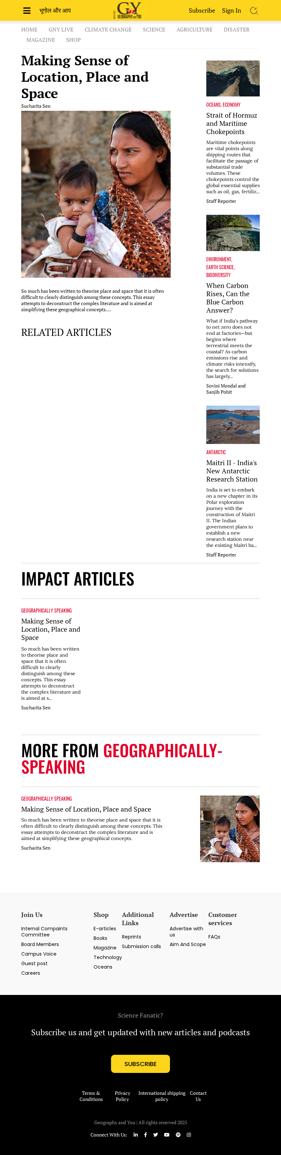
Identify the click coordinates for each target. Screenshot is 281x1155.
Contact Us (198, 1096)
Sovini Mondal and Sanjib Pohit (226, 389)
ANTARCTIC (216, 452)
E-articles (105, 929)
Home (29, 29)
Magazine (40, 39)
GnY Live (61, 29)
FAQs (214, 937)
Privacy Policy (122, 1096)
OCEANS (213, 105)
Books (100, 938)
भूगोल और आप (55, 10)
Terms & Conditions (91, 1096)
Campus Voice (39, 954)
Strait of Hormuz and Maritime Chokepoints (231, 123)
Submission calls (141, 946)
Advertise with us (186, 932)
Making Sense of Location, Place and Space (85, 76)
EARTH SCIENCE (220, 267)
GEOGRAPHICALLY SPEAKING (46, 610)
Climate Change (108, 29)
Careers (30, 973)
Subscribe (202, 10)
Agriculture (194, 29)
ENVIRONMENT (218, 259)
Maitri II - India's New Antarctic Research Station (232, 471)
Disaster (236, 29)
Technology (108, 957)
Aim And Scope (188, 944)
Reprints (131, 937)
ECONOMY (232, 105)
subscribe (140, 1064)
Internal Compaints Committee (44, 932)
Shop (73, 39)
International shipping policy (161, 1096)
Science (154, 29)
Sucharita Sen (35, 106)
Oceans (103, 967)
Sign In (231, 10)
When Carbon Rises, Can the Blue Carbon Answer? (227, 297)
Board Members (40, 944)
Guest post (34, 963)
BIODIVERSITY (218, 275)
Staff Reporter (221, 201)
